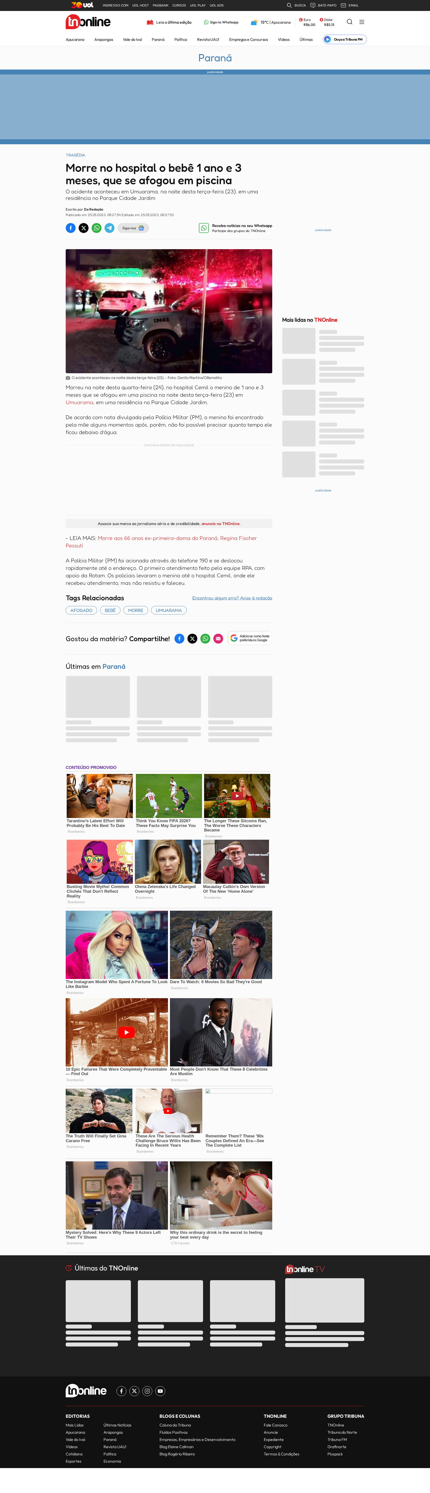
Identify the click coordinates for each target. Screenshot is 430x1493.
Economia (112, 1461)
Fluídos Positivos (174, 1432)
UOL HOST (140, 5)
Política (180, 39)
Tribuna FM (337, 1439)
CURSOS (179, 5)
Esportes (73, 1461)
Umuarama (79, 402)
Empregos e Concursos (248, 39)
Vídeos (284, 39)
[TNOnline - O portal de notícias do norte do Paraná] (88, 22)
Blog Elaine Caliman (177, 1446)
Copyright (272, 1446)
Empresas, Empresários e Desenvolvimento (197, 1439)
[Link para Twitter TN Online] (134, 1391)
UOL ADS (217, 5)
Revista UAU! (208, 39)
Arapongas (103, 39)
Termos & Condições (281, 1453)
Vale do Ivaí (132, 39)
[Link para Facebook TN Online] (121, 1391)
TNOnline (335, 1424)
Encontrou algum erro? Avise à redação (232, 597)
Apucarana (75, 39)
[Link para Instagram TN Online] (147, 1391)
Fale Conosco (275, 1424)
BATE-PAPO (327, 5)
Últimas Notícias (117, 1424)
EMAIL (354, 5)
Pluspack (335, 1453)
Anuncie (271, 1432)
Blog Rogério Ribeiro (177, 1453)
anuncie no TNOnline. (221, 523)
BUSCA (300, 5)
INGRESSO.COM (115, 5)
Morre (135, 610)
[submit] (349, 22)
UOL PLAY (198, 5)
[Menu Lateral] (361, 22)
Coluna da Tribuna (175, 1424)
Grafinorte (336, 1446)
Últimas (306, 39)
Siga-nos (129, 228)
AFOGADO (81, 610)
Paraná (158, 39)
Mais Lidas (75, 1424)
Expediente (274, 1439)
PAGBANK (160, 5)
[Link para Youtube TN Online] (160, 1391)
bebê (110, 610)
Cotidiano (74, 1453)
